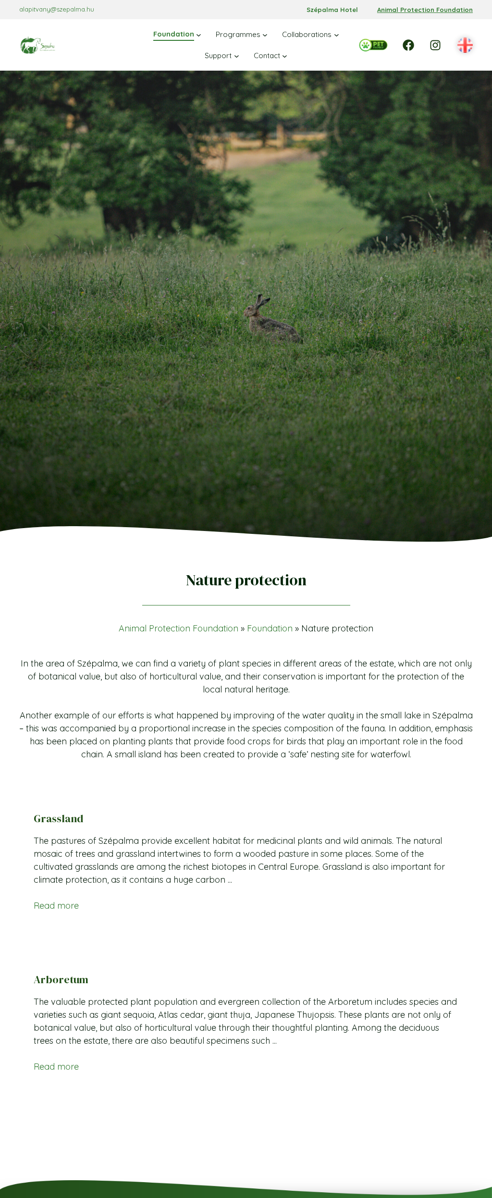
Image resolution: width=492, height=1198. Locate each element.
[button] (465, 45)
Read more (56, 905)
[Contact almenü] (284, 55)
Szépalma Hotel (332, 9)
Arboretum (61, 979)
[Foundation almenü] (198, 34)
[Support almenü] (236, 55)
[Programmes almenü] (265, 34)
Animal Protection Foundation (425, 9)
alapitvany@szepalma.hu (56, 9)
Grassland (58, 818)
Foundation (270, 628)
